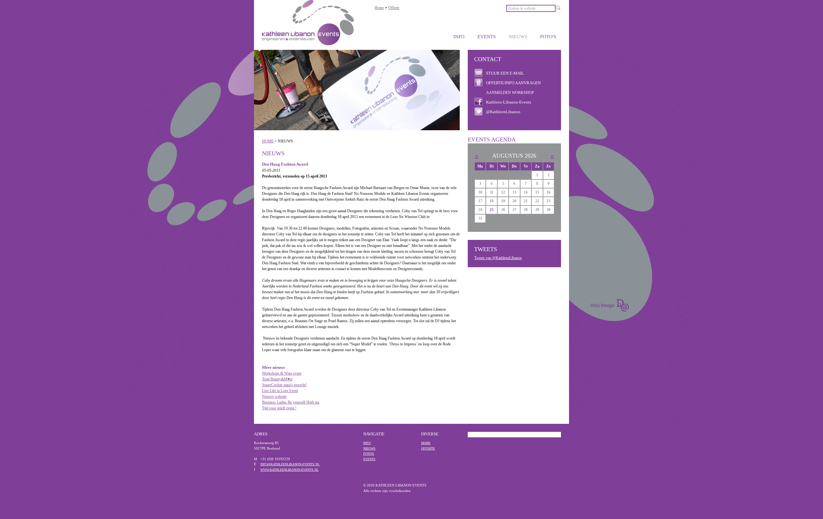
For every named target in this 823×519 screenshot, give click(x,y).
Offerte (393, 7)
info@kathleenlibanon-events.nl (290, 464)
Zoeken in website (522, 8)
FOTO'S (548, 36)
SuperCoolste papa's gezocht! (284, 385)
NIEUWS (518, 36)
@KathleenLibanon (503, 111)
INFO (459, 36)
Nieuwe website (274, 396)
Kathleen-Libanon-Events (508, 102)
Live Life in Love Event (280, 390)
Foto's (368, 453)
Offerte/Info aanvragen (513, 82)
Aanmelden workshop (510, 92)
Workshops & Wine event (281, 373)
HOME (268, 141)
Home (379, 7)
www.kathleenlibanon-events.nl (289, 469)
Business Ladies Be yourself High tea (290, 402)
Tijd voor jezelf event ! (279, 408)
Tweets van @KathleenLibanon (498, 258)
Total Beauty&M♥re (277, 379)
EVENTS (486, 36)
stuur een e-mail (505, 73)
